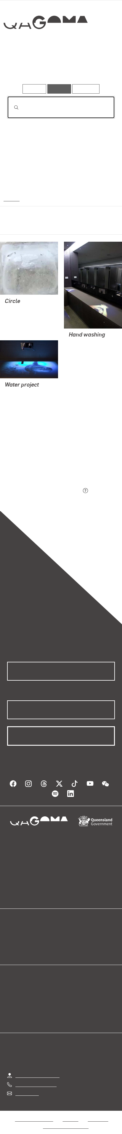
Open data (17, 935)
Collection (47, 44)
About (69, 942)
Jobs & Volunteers (34, 1112)
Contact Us (26, 1086)
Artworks (23, 67)
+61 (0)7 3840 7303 (35, 1077)
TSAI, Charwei (19, 309)
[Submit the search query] (12, 107)
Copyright (98, 1112)
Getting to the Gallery (37, 1068)
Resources (86, 89)
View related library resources (38, 458)
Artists (58, 67)
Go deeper (96, 67)
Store (12, 949)
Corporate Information (65, 1119)
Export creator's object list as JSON (44, 491)
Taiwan (11, 198)
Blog (68, 935)
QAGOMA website (25, 942)
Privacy (70, 1112)
